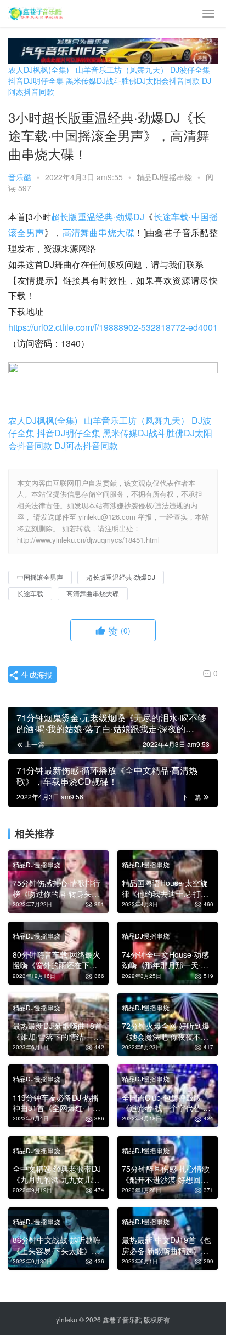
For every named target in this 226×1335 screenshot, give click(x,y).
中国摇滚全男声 (40, 577)
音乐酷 (19, 176)
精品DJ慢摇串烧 (164, 176)
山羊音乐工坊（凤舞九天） (122, 69)
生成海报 (35, 674)
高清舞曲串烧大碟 (98, 232)
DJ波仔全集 (190, 69)
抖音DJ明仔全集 (36, 80)
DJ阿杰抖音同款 (86, 445)
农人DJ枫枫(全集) (38, 69)
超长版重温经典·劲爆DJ (97, 216)
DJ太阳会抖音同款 (168, 80)
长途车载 (171, 216)
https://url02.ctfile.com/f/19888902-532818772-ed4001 (113, 327)
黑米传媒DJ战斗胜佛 (101, 80)
